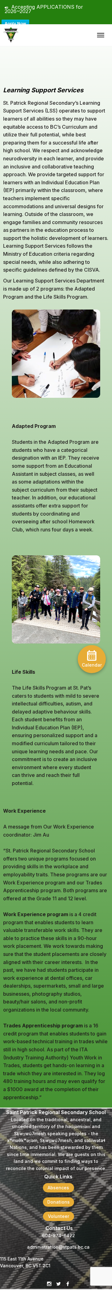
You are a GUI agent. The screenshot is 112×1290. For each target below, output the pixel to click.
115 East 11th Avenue (22, 1258)
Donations (58, 1202)
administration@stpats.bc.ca (58, 1247)
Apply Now (15, 23)
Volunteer (58, 1216)
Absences (58, 1187)
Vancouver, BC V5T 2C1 (25, 1265)
